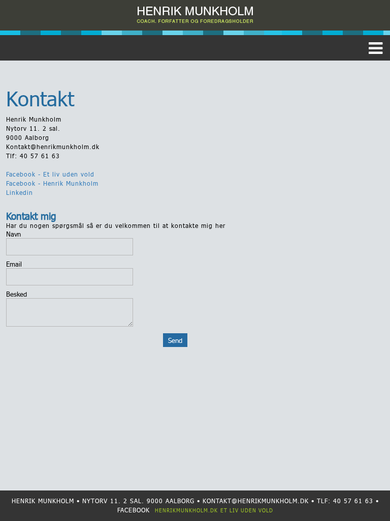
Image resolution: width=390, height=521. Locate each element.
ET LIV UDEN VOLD (246, 510)
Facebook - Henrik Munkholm (52, 183)
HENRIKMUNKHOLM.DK (186, 510)
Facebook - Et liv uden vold (50, 174)
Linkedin (19, 192)
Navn (13, 234)
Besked (16, 294)
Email (14, 264)
